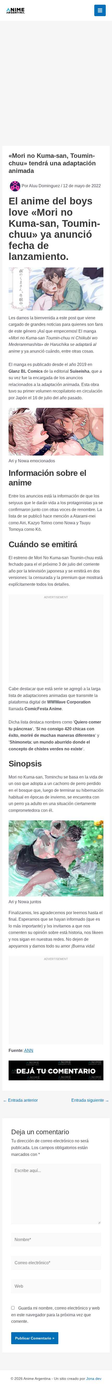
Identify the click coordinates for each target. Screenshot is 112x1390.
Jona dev (93, 1378)
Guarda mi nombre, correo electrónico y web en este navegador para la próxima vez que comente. (55, 1315)
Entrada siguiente (90, 1100)
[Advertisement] (56, 79)
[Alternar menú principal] (100, 10)
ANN (28, 1050)
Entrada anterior (20, 1100)
